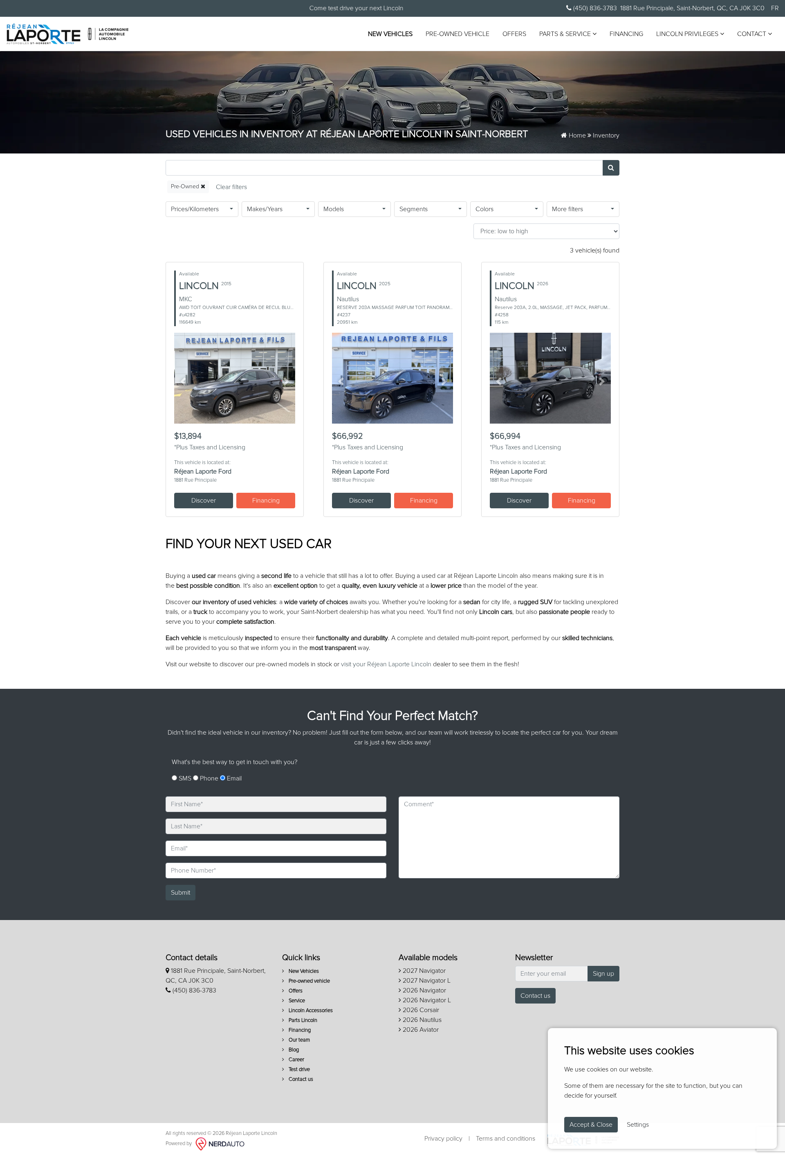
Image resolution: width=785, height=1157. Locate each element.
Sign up (603, 973)
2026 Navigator (423, 990)
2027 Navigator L (426, 980)
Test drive (298, 1069)
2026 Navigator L (426, 1000)
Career (295, 1059)
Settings (638, 1124)
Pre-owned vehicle (457, 34)
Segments (413, 209)
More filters (567, 209)
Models (333, 209)
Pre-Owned (186, 186)
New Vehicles (390, 34)
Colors (484, 209)
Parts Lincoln (302, 1020)
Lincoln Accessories (310, 1010)
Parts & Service (565, 34)
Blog (293, 1050)
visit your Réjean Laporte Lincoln (386, 664)
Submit (180, 892)
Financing (626, 34)
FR (775, 8)
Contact (752, 34)
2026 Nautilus (421, 1020)
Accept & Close (591, 1124)
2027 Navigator (423, 971)
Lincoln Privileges (688, 34)
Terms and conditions (505, 1138)
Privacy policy (443, 1138)
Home (576, 135)
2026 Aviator (420, 1029)
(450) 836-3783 (594, 8)
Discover (203, 500)
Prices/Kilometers (195, 209)
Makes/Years (265, 209)
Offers (514, 34)
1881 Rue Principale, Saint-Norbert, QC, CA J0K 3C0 (692, 8)
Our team (298, 1040)
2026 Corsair (420, 1010)
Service (296, 1001)
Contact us (300, 1079)
